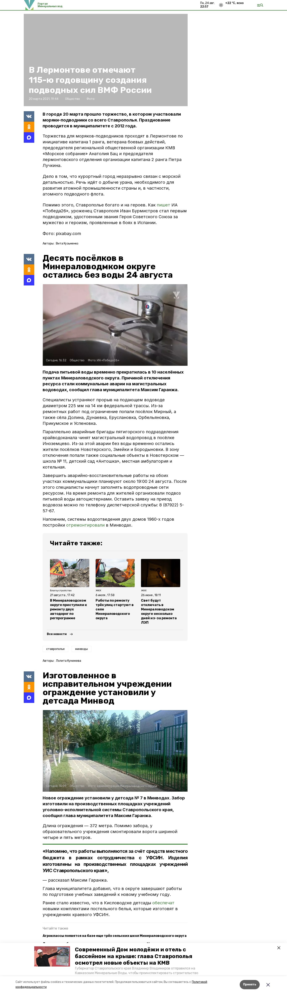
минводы (81, 649)
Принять (249, 984)
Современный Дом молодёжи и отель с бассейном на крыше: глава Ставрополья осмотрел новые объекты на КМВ (133, 956)
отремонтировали (85, 525)
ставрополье (55, 649)
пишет (163, 204)
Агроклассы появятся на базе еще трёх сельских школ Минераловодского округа (115, 936)
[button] (52, 956)
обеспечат (163, 902)
